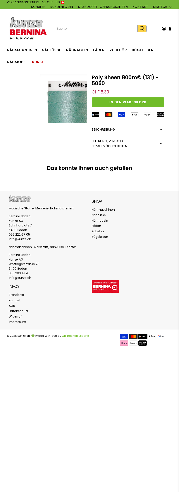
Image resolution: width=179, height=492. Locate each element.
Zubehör (118, 50)
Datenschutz (18, 311)
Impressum (17, 322)
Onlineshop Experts (75, 336)
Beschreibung (103, 129)
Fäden (99, 50)
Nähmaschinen (22, 50)
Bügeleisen (143, 50)
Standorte (16, 295)
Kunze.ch (23, 336)
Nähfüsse (51, 50)
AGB (12, 306)
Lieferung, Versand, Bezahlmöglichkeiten (109, 143)
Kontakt (140, 7)
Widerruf (15, 316)
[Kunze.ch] (29, 28)
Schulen (38, 7)
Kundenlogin (61, 7)
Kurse (38, 61)
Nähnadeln (77, 50)
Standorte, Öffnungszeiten (103, 7)
